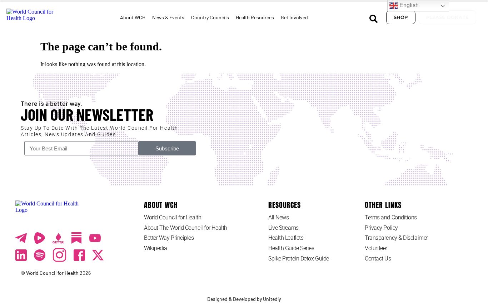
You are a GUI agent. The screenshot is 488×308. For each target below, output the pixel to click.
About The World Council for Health (185, 227)
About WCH (132, 17)
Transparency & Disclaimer (396, 237)
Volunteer (376, 248)
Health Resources (255, 17)
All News (278, 217)
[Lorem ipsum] (95, 238)
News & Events (168, 17)
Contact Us (378, 258)
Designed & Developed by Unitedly (244, 299)
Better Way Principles (169, 237)
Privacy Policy (381, 227)
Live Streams (283, 227)
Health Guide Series (291, 248)
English (408, 5)
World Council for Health (172, 217)
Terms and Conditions (391, 217)
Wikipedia (155, 248)
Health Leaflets (285, 237)
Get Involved (294, 17)
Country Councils (210, 17)
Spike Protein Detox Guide (298, 258)
